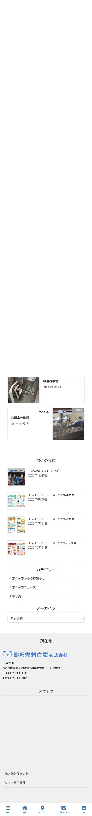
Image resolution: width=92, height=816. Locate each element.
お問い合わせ (63, 812)
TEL (83, 812)
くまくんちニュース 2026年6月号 (51, 495)
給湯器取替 (50, 381)
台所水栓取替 (20, 417)
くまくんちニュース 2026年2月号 (51, 519)
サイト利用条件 (15, 782)
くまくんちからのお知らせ (27, 578)
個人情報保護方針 (17, 773)
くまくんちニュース (22, 587)
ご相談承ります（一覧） (44, 471)
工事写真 (15, 596)
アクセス (42, 812)
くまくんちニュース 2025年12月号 (52, 543)
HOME (25, 812)
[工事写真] (24, 386)
